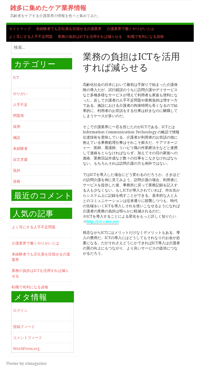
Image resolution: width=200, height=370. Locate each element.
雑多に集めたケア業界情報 (48, 7)
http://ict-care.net (102, 221)
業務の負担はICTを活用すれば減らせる (90, 36)
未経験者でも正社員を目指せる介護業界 (69, 28)
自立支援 (20, 159)
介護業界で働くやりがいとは (130, 28)
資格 (16, 181)
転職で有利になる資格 (145, 36)
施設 (16, 137)
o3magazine (36, 363)
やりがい (20, 93)
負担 (16, 170)
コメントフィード (27, 337)
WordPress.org (26, 348)
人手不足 (20, 104)
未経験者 (20, 148)
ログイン (20, 310)
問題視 (18, 115)
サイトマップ (20, 28)
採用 (16, 126)
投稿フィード (24, 326)
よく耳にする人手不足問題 (31, 36)
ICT (16, 77)
